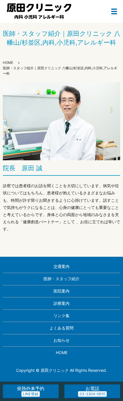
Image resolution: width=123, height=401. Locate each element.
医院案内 (61, 291)
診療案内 (61, 303)
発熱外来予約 (30, 391)
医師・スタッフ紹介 (61, 278)
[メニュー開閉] (114, 11)
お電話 (92, 388)
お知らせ (61, 340)
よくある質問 (61, 327)
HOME (8, 62)
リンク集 (61, 315)
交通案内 (61, 266)
